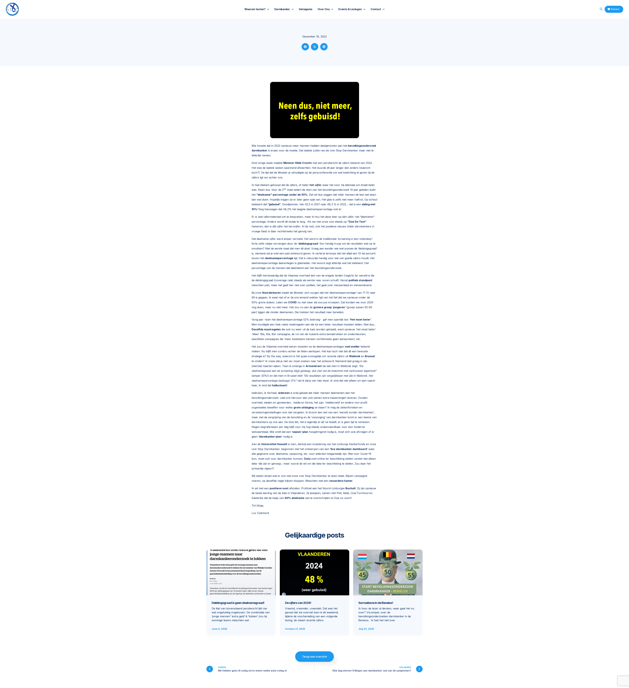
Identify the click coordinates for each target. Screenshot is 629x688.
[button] (267, 9)
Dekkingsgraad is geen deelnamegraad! (238, 603)
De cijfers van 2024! (298, 603)
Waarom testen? (255, 9)
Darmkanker (282, 9)
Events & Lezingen (350, 9)
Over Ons (324, 9)
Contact (376, 9)
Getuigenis (305, 9)
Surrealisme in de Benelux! (375, 603)
